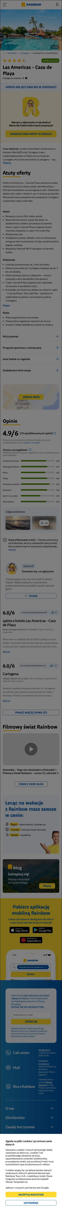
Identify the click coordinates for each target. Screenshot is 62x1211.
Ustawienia (37, 1203)
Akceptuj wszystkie (32, 1195)
